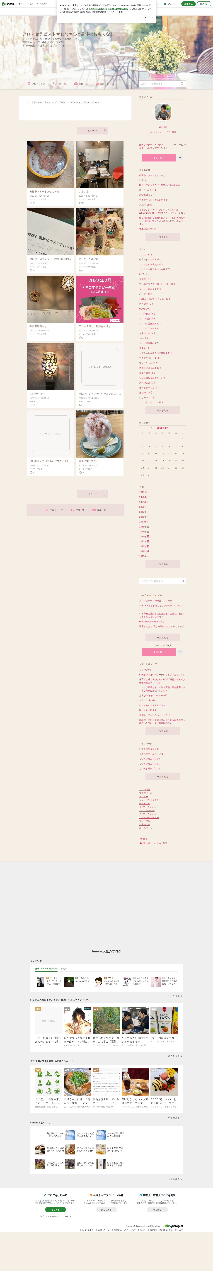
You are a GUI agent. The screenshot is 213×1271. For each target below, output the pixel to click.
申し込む (157, 1209)
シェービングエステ (149, 800)
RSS (145, 839)
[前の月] (151, 428)
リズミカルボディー (149, 817)
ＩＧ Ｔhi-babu (147, 700)
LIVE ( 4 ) (144, 274)
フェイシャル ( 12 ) (148, 363)
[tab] (46, 968)
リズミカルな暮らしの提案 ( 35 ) (155, 353)
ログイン (204, 3)
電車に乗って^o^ (88, 461)
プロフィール (155, 132)
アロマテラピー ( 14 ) (149, 358)
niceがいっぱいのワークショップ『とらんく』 (162, 674)
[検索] (182, 84)
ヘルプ (180, 1230)
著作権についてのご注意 (155, 843)
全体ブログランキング (150, 144)
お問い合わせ (103, 1230)
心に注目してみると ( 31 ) (152, 377)
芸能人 (63, 968)
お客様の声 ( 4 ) (147, 333)
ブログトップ (38, 83)
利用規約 (118, 1230)
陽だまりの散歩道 (148, 710)
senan (162, 127)
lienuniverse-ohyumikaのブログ (155, 621)
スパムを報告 (87, 1230)
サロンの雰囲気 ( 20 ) (150, 323)
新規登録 (188, 3)
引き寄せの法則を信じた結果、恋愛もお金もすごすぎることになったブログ (162, 615)
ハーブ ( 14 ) (145, 294)
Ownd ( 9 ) (144, 308)
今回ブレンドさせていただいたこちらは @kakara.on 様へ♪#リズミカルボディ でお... (100, 393)
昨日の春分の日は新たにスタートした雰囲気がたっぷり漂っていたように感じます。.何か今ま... (50, 461)
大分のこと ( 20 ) (147, 382)
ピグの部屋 (170, 132)
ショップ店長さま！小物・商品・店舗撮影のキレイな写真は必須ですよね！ (162, 689)
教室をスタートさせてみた (44, 191)
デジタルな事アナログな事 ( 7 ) (154, 269)
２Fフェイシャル (147, 814)
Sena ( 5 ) (144, 338)
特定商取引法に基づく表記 (161, 1230)
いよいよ (84, 191)
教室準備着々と (38, 326)
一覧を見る (162, 237)
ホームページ (145, 828)
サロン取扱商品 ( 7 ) (149, 343)
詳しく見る (106, 1209)
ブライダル (144, 821)
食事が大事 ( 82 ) (147, 372)
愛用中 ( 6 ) (145, 279)
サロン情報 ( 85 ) (147, 318)
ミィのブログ (145, 669)
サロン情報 (144, 789)
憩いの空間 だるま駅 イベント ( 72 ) (157, 284)
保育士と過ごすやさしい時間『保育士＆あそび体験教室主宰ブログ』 (162, 681)
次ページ (92, 130)
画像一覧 (83, 83)
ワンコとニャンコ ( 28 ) (151, 402)
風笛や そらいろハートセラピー (155, 715)
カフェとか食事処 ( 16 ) (151, 264)
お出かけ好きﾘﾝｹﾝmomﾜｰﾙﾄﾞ (153, 695)
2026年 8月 (163, 428)
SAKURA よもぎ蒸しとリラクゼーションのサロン (162, 607)
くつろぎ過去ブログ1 (149, 758)
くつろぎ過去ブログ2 (149, 763)
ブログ (40, 401)
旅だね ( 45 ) (145, 392)
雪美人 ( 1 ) (144, 348)
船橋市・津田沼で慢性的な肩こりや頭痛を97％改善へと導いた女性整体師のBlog (162, 722)
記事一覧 (62, 83)
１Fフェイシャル (147, 807)
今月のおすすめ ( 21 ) (149, 259)
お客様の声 (144, 824)
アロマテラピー (147, 810)
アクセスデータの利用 (135, 1230)
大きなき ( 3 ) (146, 303)
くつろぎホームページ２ (151, 753)
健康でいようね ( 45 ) (150, 367)
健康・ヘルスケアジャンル (152, 148)
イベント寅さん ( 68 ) (150, 289)
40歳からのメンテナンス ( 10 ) (154, 299)
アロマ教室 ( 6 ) (147, 313)
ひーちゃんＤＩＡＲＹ (152, 705)
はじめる (55, 1209)
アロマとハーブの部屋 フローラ (155, 600)
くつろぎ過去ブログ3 (149, 768)
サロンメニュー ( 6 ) (149, 328)
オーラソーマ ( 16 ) (148, 387)
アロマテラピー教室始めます (95, 326)
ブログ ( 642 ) (146, 254)
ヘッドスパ (144, 803)
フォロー (160, 157)
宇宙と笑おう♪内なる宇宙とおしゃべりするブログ (161, 628)
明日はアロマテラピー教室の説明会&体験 (50, 258)
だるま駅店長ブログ (149, 748)
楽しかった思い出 (89, 258)
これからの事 (36, 393)
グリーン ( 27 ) (146, 397)
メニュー (143, 796)
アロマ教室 (41, 199)
